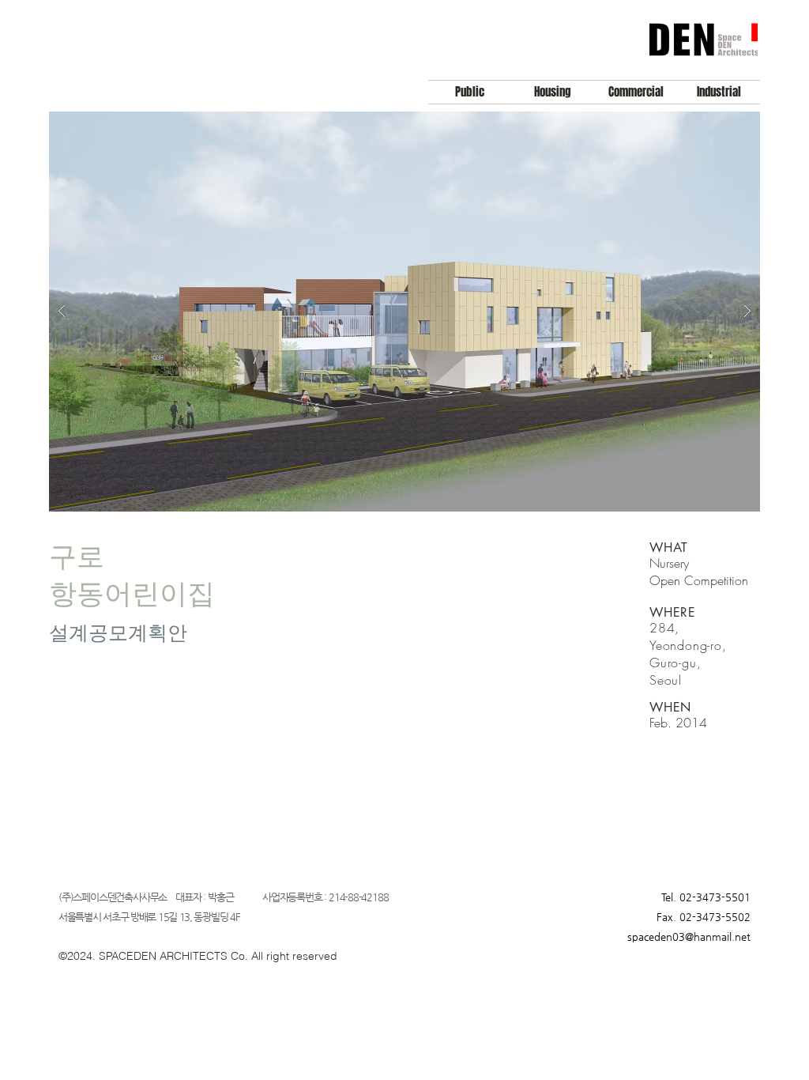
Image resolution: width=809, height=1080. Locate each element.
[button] (404, 311)
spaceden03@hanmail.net (689, 936)
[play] (723, 124)
